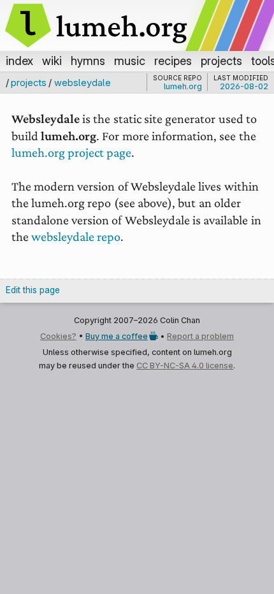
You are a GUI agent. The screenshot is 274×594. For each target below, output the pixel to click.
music (129, 61)
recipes (173, 61)
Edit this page (33, 290)
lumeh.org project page (71, 152)
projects (221, 61)
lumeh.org (183, 86)
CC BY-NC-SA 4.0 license (184, 365)
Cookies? (58, 336)
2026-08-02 (244, 86)
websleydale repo (75, 236)
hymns (88, 61)
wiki (52, 61)
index (19, 61)
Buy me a (116, 336)
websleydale (82, 82)
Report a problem (200, 336)
